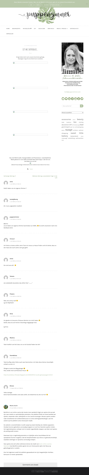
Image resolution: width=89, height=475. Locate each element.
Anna (11, 314)
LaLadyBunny (14, 199)
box (75, 122)
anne (11, 181)
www (63, 140)
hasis (30, 53)
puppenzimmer (33, 45)
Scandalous (13, 355)
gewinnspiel (66, 127)
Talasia (12, 276)
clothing (81, 122)
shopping (65, 133)
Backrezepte (16, 28)
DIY (35, 28)
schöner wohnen (78, 130)
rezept (68, 129)
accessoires (66, 119)
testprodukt (74, 136)
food (81, 125)
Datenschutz (74, 28)
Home (8, 28)
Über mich (51, 28)
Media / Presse (62, 28)
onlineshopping (79, 127)
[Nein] (87, 4)
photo (63, 130)
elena (11, 258)
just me (72, 127)
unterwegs (64, 138)
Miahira (12, 338)
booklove (68, 122)
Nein (38, 5)
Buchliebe (42, 28)
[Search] (81, 105)
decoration (65, 125)
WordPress (55, 471)
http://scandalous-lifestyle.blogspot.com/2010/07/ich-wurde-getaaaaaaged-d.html (28, 375)
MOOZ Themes (40, 471)
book (63, 122)
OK (31, 5)
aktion (74, 119)
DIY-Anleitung (75, 125)
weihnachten (79, 138)
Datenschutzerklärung (52, 5)
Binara (12, 386)
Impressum (9, 33)
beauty (80, 119)
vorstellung (71, 138)
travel (82, 136)
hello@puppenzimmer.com (72, 92)
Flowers (12, 294)
